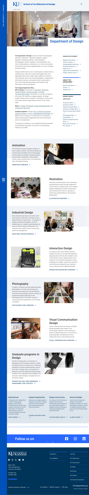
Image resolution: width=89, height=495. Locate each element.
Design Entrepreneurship (42, 106)
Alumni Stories (75, 417)
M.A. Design (66, 126)
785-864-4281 (12, 475)
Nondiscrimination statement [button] (17, 487)
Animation (38, 90)
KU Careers (73, 475)
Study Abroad (13, 417)
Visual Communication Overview (62, 340)
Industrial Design (20, 92)
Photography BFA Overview (23, 305)
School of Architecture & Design (39, 4)
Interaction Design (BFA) (70, 109)
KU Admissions (74, 458)
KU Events (73, 471)
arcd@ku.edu (12, 473)
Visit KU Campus (68, 62)
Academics (53, 454)
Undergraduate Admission (71, 64)
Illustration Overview (58, 198)
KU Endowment (75, 463)
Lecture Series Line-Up (57, 417)
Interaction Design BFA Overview (62, 270)
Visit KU (72, 454)
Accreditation (54, 458)
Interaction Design (31, 92)
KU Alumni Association (77, 480)
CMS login (65, 487)
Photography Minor (69, 115)
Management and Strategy (22, 383)
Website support (55, 487)
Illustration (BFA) (68, 105)
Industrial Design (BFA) (70, 107)
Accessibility (44, 487)
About (19, 9)
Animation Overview (20, 165)
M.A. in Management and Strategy (40, 114)
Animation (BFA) (68, 103)
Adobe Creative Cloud (70, 73)
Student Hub (67, 90)
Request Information (69, 60)
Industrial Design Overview (23, 234)
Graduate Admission (69, 66)
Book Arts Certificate (69, 124)
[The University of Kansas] (17, 455)
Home (15, 9)
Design (23, 106)
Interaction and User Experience (25, 381)
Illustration (45, 90)
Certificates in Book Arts (22, 108)
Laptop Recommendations (71, 70)
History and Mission (69, 85)
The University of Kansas (82, 489)
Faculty (65, 88)
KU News (73, 467)
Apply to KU (67, 68)
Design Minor (67, 117)
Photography (30, 106)
